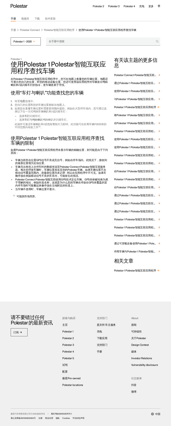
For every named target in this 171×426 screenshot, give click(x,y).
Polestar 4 (68, 351)
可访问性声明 (78, 418)
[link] (137, 75)
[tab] (13, 18)
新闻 (133, 325)
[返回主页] (19, 6)
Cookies (66, 418)
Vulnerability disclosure (144, 365)
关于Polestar (138, 338)
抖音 (133, 385)
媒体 (133, 351)
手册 (13, 30)
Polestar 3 (68, 345)
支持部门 (102, 345)
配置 (64, 371)
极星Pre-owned (71, 378)
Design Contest (140, 345)
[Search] (157, 41)
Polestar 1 (16, 59)
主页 (64, 325)
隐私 (58, 418)
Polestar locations (72, 385)
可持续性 (136, 331)
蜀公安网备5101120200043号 (23, 418)
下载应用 (102, 338)
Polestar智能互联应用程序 (59, 30)
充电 (99, 331)
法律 (40, 418)
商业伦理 (49, 418)
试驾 (64, 365)
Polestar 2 (68, 338)
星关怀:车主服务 (106, 325)
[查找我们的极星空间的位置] (159, 6)
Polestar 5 (68, 358)
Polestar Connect (30, 30)
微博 (133, 391)
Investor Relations (141, 358)
